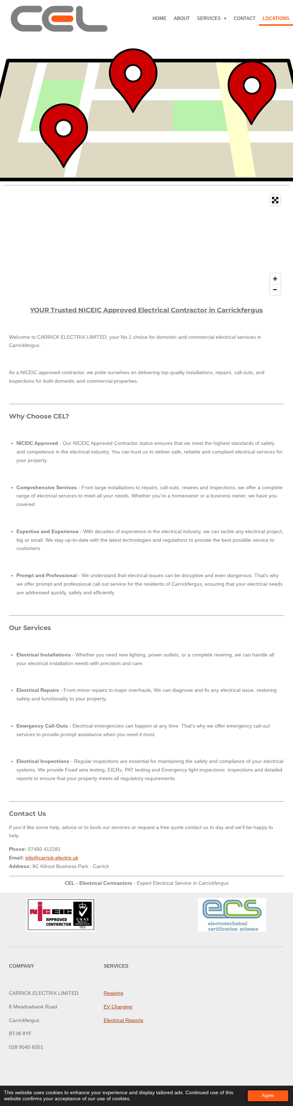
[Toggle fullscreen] (275, 200)
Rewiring (113, 993)
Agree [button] (268, 1095)
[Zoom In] (275, 278)
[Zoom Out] (275, 289)
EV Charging (118, 1007)
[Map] (146, 244)
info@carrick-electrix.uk (51, 858)
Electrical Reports (123, 1020)
